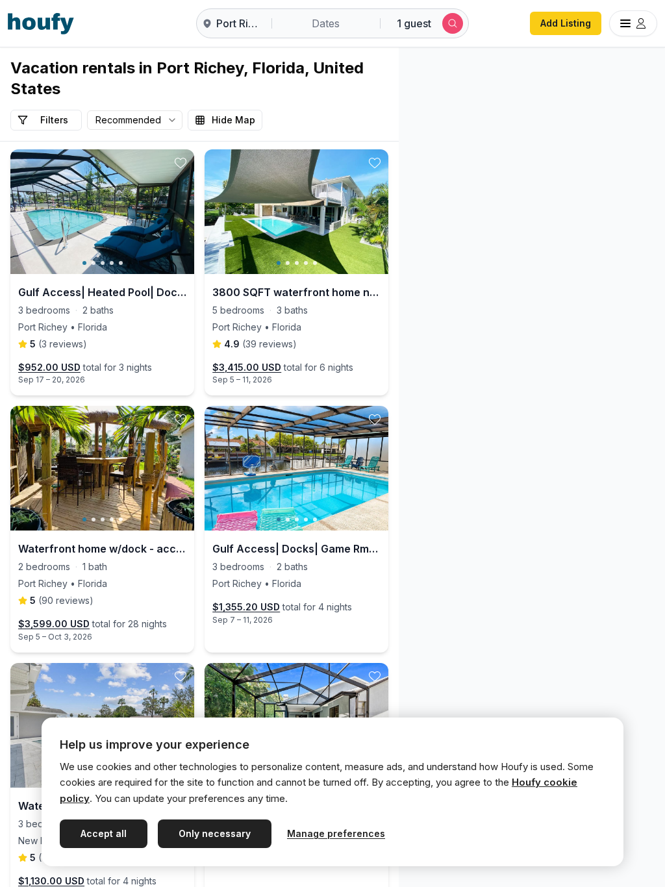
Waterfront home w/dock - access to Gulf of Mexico (102, 548)
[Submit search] (452, 23)
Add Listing (565, 23)
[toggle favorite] (180, 163)
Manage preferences (336, 833)
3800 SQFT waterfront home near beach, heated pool (296, 292)
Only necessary (215, 833)
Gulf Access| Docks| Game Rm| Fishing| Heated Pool (296, 548)
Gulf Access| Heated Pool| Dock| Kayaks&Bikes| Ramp (102, 292)
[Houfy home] (41, 23)
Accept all (104, 833)
